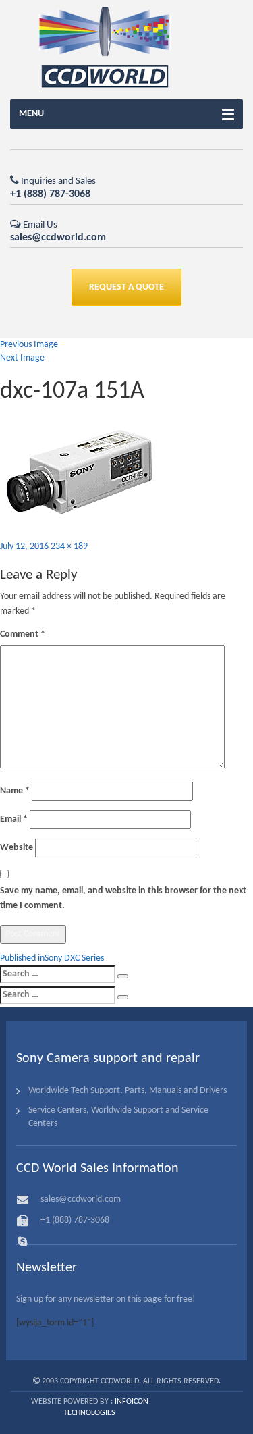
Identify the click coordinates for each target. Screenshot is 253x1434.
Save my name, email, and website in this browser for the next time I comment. (123, 898)
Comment (22, 634)
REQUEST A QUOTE (126, 287)
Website (16, 848)
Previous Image (29, 345)
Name (15, 791)
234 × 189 (69, 546)
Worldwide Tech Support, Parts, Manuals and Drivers (127, 1091)
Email (14, 819)
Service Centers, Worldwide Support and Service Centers (118, 1117)
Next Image (22, 358)
